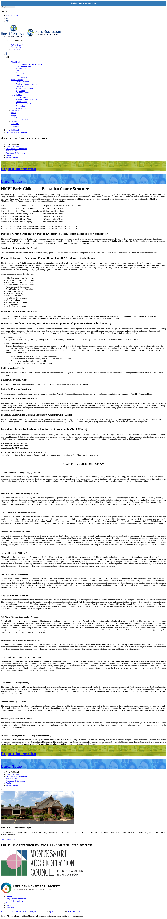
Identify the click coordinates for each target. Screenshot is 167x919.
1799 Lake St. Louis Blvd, (22, 912)
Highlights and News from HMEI (83, 3)
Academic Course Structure (26, 84)
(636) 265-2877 (12, 15)
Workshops (15, 126)
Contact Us (15, 124)
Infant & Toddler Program (16, 901)
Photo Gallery (21, 75)
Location (19, 71)
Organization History (24, 66)
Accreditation (21, 69)
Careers (14, 121)
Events (13, 115)
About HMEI (16, 62)
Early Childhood (17, 95)
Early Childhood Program (16, 899)
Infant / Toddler (17, 80)
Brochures (20, 73)
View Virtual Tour (8, 839)
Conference (15, 117)
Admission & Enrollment (25, 88)
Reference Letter (22, 93)
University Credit (22, 77)
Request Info (16, 47)
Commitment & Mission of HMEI (29, 64)
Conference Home (23, 119)
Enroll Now (15, 49)
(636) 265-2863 (74, 912)
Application (20, 91)
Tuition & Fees (21, 86)
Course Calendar (22, 82)
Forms (13, 113)
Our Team (15, 110)
